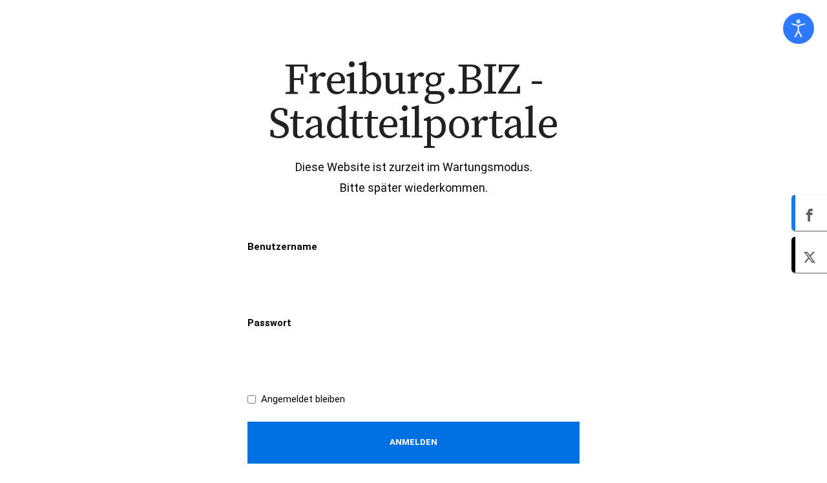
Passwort (269, 323)
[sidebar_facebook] (809, 213)
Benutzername (282, 246)
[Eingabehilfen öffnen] (798, 28)
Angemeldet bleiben (303, 399)
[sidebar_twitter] (809, 254)
